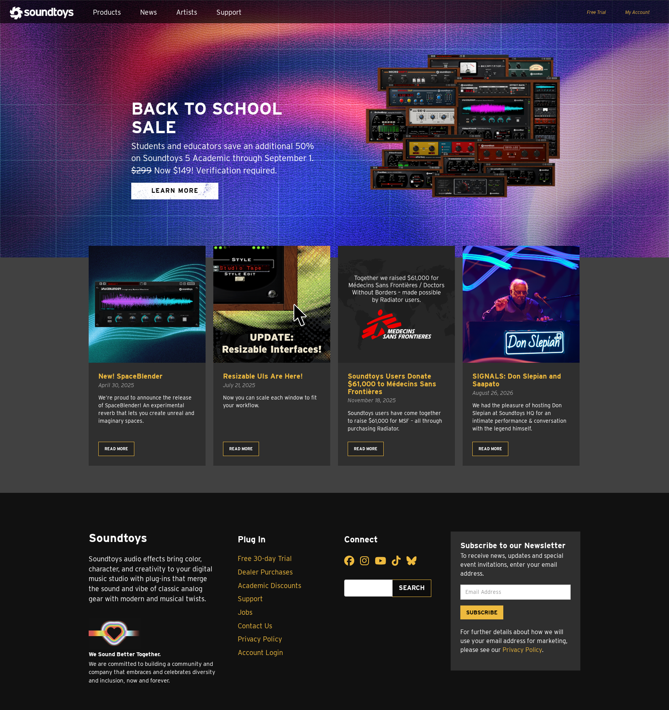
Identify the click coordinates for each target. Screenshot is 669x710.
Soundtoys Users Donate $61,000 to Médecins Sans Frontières (392, 384)
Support (229, 12)
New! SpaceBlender (130, 376)
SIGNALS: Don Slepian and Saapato (516, 380)
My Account (637, 12)
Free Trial (596, 12)
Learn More (175, 190)
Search (412, 588)
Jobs (245, 612)
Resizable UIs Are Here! (263, 376)
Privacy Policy (260, 639)
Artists (186, 12)
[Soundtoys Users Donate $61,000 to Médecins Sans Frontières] (396, 304)
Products (107, 12)
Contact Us (255, 626)
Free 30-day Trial (265, 558)
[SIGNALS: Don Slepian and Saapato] (521, 304)
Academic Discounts (269, 585)
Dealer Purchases (265, 572)
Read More (116, 448)
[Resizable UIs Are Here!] (271, 304)
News (148, 12)
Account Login (260, 652)
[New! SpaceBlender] (147, 304)
